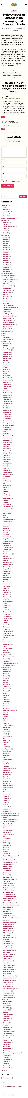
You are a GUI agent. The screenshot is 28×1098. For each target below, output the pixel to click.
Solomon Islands (8, 785)
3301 (4, 828)
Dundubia (6, 448)
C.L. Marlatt (6, 870)
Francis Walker (7, 900)
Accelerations (7, 657)
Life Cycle (4, 655)
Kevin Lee (6, 303)
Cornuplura (6, 421)
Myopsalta (6, 534)
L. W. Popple (6, 941)
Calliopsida (6, 384)
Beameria (6, 375)
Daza (4, 431)
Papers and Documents (8, 815)
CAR (4, 693)
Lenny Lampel (7, 305)
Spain (4, 789)
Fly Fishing (6, 841)
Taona (5, 610)
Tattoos (5, 853)
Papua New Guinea (9, 768)
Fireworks (6, 838)
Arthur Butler (7, 866)
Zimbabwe (6, 811)
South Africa (7, 787)
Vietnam (5, 809)
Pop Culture (5, 826)
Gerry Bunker (7, 909)
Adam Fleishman (8, 284)
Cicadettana (7, 412)
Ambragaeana (7, 348)
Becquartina (7, 378)
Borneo (5, 676)
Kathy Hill (6, 939)
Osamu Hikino (7, 318)
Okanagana (6, 547)
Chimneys (6, 222)
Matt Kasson (7, 948)
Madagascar (7, 749)
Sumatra (5, 794)
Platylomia (6, 569)
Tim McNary (6, 984)
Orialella (5, 556)
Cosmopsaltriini (8, 1014)
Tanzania (6, 798)
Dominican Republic (9, 710)
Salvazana (6, 597)
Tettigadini (6, 1059)
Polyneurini (6, 1044)
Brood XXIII (6, 271)
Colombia (6, 699)
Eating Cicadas (7, 834)
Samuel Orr (6, 973)
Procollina (6, 582)
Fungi (3, 335)
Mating (5, 228)
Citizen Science (8, 883)
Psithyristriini (7, 1048)
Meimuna (6, 524)
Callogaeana (7, 386)
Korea (5, 742)
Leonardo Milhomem (9, 307)
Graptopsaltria (7, 464)
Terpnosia (6, 612)
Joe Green (6, 296)
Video (3, 1070)
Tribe (3, 999)
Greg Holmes (7, 913)
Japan (5, 740)
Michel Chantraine (8, 316)
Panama (5, 766)
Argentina (6, 669)
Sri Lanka (6, 792)
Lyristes (5, 502)
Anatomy (4, 205)
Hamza (5, 468)
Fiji (4, 721)
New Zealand (7, 759)
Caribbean (6, 695)
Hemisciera (6, 472)
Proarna (5, 579)
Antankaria (6, 356)
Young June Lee (8, 997)
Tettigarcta (6, 616)
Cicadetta (6, 410)
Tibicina (5, 625)
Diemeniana (6, 440)
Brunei (5, 682)
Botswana (6, 678)
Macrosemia (7, 504)
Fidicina (5, 455)
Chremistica (7, 401)
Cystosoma (6, 429)
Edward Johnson (8, 894)
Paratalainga (7, 564)
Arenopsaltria (7, 358)
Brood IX (5, 245)
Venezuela (6, 807)
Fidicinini (5, 1020)
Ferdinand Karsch (8, 898)
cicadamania (9, 28)
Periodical (6, 661)
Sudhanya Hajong (8, 980)
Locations (4, 667)
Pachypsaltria (7, 562)
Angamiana (6, 354)
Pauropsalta (6, 567)
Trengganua (7, 631)
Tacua (5, 603)
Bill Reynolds (7, 868)
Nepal (5, 757)
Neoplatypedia (7, 539)
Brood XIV (6, 263)
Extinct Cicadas (6, 331)
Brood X (5, 256)
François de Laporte (9, 903)
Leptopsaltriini (7, 1031)
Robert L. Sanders (8, 969)
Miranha (5, 526)
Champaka (6, 395)
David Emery (7, 885)
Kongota (5, 491)
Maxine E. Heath (8, 954)
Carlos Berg (6, 877)
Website (3, 173)
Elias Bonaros (7, 290)
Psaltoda (5, 584)
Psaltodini (6, 1046)
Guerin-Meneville (8, 915)
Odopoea (6, 545)
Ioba (4, 483)
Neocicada (6, 537)
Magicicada (6, 509)
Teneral (5, 216)
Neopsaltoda (7, 541)
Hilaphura (6, 476)
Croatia (5, 704)
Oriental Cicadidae (9, 821)
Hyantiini (5, 1025)
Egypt (5, 716)
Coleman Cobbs (8, 286)
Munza (5, 532)
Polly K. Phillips (7, 967)
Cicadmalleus (7, 414)
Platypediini (6, 1040)
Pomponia (6, 577)
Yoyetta (5, 650)
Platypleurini (7, 1042)
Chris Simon (6, 881)
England (5, 719)
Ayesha (5, 367)
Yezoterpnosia (7, 648)
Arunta (5, 363)
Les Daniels (6, 309)
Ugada (5, 637)
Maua (4, 517)
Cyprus (5, 708)
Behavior (4, 220)
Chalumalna (6, 393)
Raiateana (6, 594)
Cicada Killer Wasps (7, 275)
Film (4, 836)
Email (3, 166)
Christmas (6, 832)
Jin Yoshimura (7, 926)
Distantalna (6, 442)
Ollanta (5, 552)
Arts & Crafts (7, 830)
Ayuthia (5, 369)
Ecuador (5, 714)
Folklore (5, 843)
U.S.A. (4, 804)
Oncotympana (7, 554)
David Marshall (7, 888)
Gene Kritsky (7, 907)
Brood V (5, 248)
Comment (4, 146)
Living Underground (9, 226)
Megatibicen (7, 521)
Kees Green (6, 301)
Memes (5, 847)
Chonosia (6, 399)
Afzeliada (6, 343)
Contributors (5, 282)
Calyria (5, 388)
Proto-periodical (8, 665)
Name (3, 159)
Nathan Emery (7, 961)
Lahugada (6, 494)
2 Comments (15, 30)
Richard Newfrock (8, 324)
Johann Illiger (7, 933)
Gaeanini (5, 1023)
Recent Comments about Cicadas (12, 1086)
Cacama (5, 382)
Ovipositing (6, 233)
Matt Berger (6, 314)
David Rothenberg (8, 890)
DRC (4, 712)
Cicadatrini (6, 1008)
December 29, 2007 (21, 28)
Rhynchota (6, 824)
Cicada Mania (5, 278)
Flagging (5, 224)
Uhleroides (6, 640)
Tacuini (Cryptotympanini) (11, 1053)
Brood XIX (6, 265)
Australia (14, 10)
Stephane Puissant (8, 978)
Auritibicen (6, 365)
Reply (3, 116)
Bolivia (5, 674)
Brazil (4, 680)
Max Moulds (6, 952)
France (5, 723)
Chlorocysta (7, 397)
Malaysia (5, 751)
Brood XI (5, 258)
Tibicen (5, 622)
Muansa (5, 530)
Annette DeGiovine (9, 862)
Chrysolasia (6, 403)
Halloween (6, 845)
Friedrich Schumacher (10, 905)
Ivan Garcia (6, 292)
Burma (5, 684)
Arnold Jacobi (7, 864)
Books (5, 817)
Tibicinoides (7, 627)
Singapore (6, 781)
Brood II (5, 239)
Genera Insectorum (9, 819)
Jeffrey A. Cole (7, 924)
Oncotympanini (7, 1036)
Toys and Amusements (10, 856)
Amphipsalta (7, 350)
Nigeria (5, 764)
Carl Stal (5, 875)
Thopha (5, 620)
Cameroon (6, 689)
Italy (4, 738)
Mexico (5, 753)
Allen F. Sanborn (8, 860)
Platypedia (6, 571)
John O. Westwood (8, 937)
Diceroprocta (7, 436)
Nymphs (5, 214)
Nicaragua (6, 762)
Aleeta (5, 345)
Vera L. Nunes (7, 986)
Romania (5, 779)
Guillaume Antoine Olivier (11, 918)
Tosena (5, 629)
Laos (4, 744)
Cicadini (5, 1012)
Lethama (5, 500)
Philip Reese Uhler (8, 965)
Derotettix (6, 433)
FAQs (3, 333)
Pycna (5, 590)
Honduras (6, 731)
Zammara (6, 652)
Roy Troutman (7, 327)
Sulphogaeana (7, 601)
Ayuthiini (5, 1003)
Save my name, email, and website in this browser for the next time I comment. (12, 180)
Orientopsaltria (7, 558)
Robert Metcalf (7, 971)
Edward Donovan (8, 892)
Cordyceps (6, 337)
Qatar (4, 777)
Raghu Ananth (7, 322)
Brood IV (5, 243)
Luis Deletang (7, 943)
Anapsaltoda (7, 352)
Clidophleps (6, 416)
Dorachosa (6, 444)
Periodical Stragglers (9, 663)
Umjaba (5, 642)
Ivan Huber (6, 920)
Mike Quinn (6, 958)
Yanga (5, 646)
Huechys (5, 479)
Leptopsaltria (7, 498)
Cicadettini (6, 1010)
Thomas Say (7, 982)
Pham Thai (6, 963)
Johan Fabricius (8, 928)
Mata (4, 515)
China (5, 697)
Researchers (5, 858)
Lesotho (5, 747)
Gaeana (5, 461)
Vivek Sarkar (7, 991)
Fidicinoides (6, 457)
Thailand (5, 800)
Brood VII (6, 252)
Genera (3, 341)
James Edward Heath (9, 922)
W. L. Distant (6, 993)
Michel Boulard (7, 956)
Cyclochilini (6, 1016)
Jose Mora (6, 299)
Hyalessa (6, 481)
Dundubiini (6, 1018)
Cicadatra (6, 408)
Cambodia (6, 686)
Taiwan (5, 796)
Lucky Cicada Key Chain (8, 813)
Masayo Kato (7, 946)
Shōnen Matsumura (9, 976)
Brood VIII (6, 254)
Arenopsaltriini (7, 1001)
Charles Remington (9, 879)
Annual (5, 659)
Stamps (5, 851)
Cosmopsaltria (7, 423)
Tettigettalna (7, 618)
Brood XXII (6, 269)
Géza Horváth (7, 911)
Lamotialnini (6, 1029)
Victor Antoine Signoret (10, 988)
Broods (3, 235)
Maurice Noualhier (8, 950)
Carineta (5, 391)
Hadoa (5, 466)
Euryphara (6, 451)
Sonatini (5, 1051)
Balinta (5, 371)
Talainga (5, 605)
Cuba (4, 706)
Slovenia (5, 783)
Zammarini (6, 1068)
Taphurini (6, 1057)
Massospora (7, 339)
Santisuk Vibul (7, 329)
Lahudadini (6, 1027)
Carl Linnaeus (7, 873)
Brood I (5, 237)
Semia (5, 599)
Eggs (4, 207)
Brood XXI (6, 267)
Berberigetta (7, 380)
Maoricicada (7, 513)
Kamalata (6, 485)
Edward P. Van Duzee (9, 896)
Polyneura (6, 575)
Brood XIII (6, 260)
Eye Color (6, 211)
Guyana (5, 729)
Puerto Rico (6, 774)
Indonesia (6, 736)
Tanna (5, 607)
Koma (4, 489)
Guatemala (6, 727)
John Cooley (7, 935)
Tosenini (5, 1066)
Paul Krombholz (7, 320)
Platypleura (6, 573)
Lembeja (5, 496)
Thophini (5, 1061)
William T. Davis (8, 995)
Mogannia (6, 528)
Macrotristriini (7, 1033)
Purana (5, 588)
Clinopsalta (6, 418)
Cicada (5, 406)
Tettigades (6, 614)
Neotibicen (6, 543)
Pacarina (5, 560)
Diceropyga (6, 438)
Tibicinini (6, 1063)
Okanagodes (7, 549)
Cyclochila (6, 427)
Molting (5, 231)
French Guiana (7, 725)
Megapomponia (8, 519)
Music (5, 849)
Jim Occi (5, 294)
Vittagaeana (7, 644)
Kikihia (5, 487)
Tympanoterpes (8, 635)
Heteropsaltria (7, 474)
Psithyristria (6, 586)
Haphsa (5, 470)
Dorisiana (6, 446)
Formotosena (7, 459)
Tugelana (6, 633)
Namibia (5, 755)
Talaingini (6, 1055)
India (4, 734)
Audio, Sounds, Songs (8, 218)
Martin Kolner (7, 311)
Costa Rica (6, 701)
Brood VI (5, 250)
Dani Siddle (6, 288)
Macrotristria (7, 506)
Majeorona (6, 511)
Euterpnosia (6, 453)
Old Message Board (9, 279)
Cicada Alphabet (6, 273)
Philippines (6, 772)
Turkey (5, 802)
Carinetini (6, 1005)
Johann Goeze (7, 931)
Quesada (5, 592)
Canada (5, 691)
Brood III (5, 241)
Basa (4, 373)
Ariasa (5, 360)
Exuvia (5, 209)
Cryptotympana (8, 425)
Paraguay (6, 770)
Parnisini (5, 1038)
